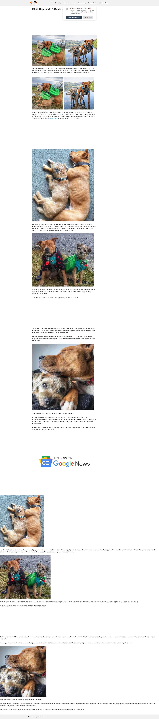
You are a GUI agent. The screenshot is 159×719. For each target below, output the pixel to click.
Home (29, 717)
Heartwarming (82, 3)
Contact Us (41, 717)
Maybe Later (88, 17)
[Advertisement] (64, 23)
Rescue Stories (92, 3)
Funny (73, 3)
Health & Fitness (104, 3)
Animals (66, 3)
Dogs (60, 3)
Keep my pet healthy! (74, 17)
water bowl (53, 118)
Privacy (35, 717)
